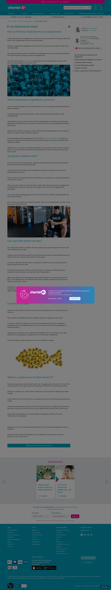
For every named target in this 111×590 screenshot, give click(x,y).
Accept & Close (75, 298)
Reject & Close (52, 298)
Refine (59, 298)
